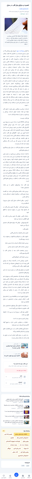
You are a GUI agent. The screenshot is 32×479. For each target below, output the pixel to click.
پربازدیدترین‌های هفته (24, 396)
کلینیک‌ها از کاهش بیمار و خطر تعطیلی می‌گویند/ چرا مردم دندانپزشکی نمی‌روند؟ (14, 400)
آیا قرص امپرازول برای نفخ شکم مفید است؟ (14, 411)
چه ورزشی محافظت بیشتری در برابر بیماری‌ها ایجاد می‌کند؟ (13, 406)
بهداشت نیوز (20, 51)
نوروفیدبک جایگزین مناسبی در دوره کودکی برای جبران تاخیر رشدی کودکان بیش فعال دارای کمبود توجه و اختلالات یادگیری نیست (13, 421)
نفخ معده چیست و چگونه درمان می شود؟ (14, 416)
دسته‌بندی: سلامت (23, 9)
